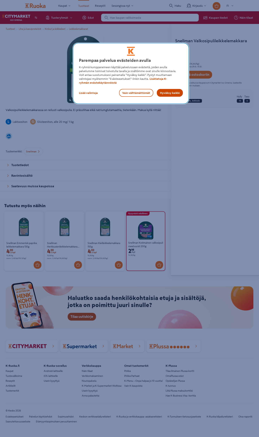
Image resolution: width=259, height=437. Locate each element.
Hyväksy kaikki (170, 92)
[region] (131, 73)
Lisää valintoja (88, 92)
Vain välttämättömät (136, 92)
